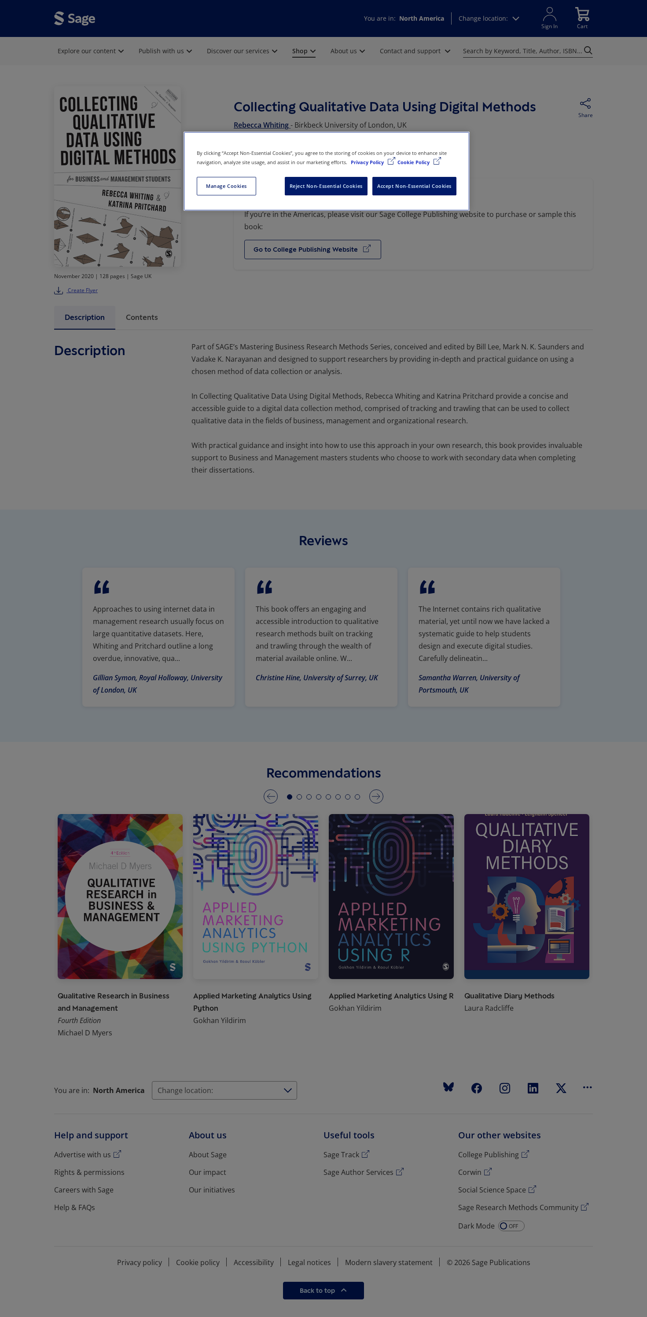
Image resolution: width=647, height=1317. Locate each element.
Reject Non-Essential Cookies (326, 186)
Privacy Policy (368, 162)
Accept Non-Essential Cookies (414, 186)
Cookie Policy (414, 162)
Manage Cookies (226, 186)
